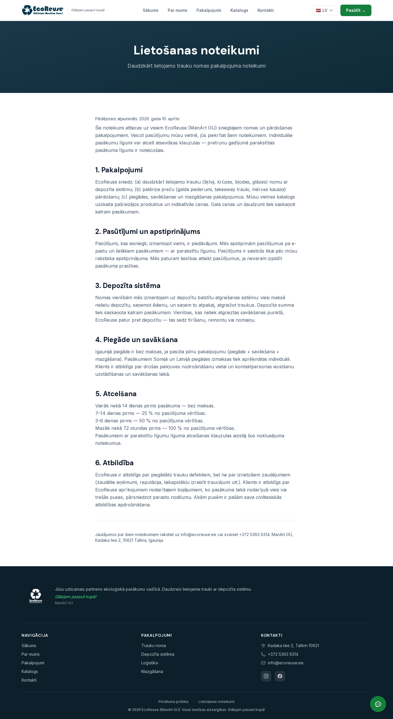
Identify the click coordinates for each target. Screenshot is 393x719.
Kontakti (265, 10)
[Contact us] (378, 704)
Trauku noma (153, 645)
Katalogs (239, 10)
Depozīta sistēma (157, 654)
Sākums (151, 10)
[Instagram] (266, 676)
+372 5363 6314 (283, 654)
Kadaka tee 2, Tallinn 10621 (293, 645)
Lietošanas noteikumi (216, 701)
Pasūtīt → (356, 10)
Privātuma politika (173, 701)
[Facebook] (280, 676)
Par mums (177, 10)
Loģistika (149, 662)
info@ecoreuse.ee (286, 662)
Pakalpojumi (209, 10)
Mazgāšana (152, 671)
